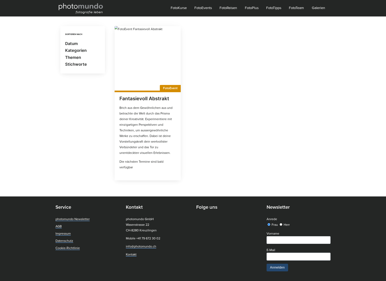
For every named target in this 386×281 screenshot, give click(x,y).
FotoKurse (179, 7)
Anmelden (277, 267)
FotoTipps (273, 7)
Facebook (199, 219)
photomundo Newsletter (72, 219)
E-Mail (271, 250)
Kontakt (131, 254)
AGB (58, 226)
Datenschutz (64, 240)
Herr (287, 224)
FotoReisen (228, 7)
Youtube (219, 219)
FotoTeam (296, 7)
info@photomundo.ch (141, 246)
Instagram (210, 219)
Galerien (318, 7)
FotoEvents (203, 7)
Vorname (273, 233)
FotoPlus (252, 7)
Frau (275, 224)
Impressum (63, 233)
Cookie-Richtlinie (67, 248)
